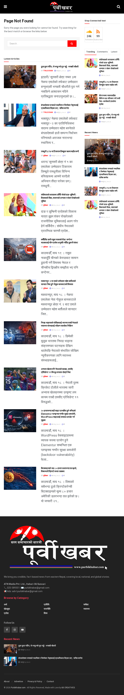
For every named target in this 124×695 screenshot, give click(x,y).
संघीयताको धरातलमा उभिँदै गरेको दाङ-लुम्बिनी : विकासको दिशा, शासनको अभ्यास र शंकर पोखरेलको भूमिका (60, 197)
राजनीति (47, 609)
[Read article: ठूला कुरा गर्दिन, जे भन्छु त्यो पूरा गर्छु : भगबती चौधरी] (20, 76)
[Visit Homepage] (62, 6)
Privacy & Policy (35, 681)
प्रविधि (46, 604)
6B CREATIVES (68, 687)
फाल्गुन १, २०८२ (56, 155)
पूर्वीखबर (45, 155)
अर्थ (5, 604)
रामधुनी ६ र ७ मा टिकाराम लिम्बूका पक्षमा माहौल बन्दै (60, 151)
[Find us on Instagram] (15, 630)
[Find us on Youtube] (22, 630)
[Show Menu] (5, 7)
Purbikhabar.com (18, 687)
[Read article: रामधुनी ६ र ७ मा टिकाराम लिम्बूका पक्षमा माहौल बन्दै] (20, 161)
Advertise (18, 681)
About (7, 681)
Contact (50, 681)
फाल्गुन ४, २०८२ (61, 71)
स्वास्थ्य (86, 609)
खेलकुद (7, 609)
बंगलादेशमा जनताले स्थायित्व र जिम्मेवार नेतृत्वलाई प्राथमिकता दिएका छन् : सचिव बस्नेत (50, 658)
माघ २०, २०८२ (55, 205)
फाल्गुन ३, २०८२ (61, 112)
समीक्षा (85, 604)
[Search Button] (118, 7)
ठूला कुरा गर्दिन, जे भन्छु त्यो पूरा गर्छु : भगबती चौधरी (59, 66)
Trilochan (48, 71)
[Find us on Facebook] (7, 630)
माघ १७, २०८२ (55, 330)
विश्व (45, 613)
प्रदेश (6, 613)
